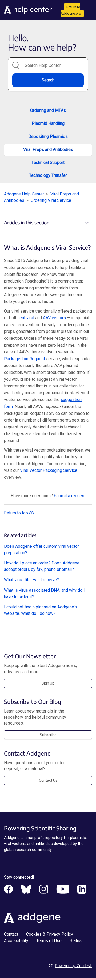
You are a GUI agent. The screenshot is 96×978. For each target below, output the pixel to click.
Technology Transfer (48, 175)
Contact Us (48, 780)
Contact (11, 934)
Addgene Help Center (24, 194)
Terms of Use (49, 940)
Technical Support (48, 162)
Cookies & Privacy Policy (49, 934)
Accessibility (16, 940)
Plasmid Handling (48, 123)
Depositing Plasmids (48, 136)
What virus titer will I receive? (31, 579)
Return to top (16, 512)
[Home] (28, 9)
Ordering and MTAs (48, 110)
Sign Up (48, 683)
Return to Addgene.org (71, 10)
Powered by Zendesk (73, 965)
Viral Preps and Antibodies (48, 149)
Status (76, 940)
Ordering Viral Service (51, 200)
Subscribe (48, 735)
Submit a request (70, 495)
